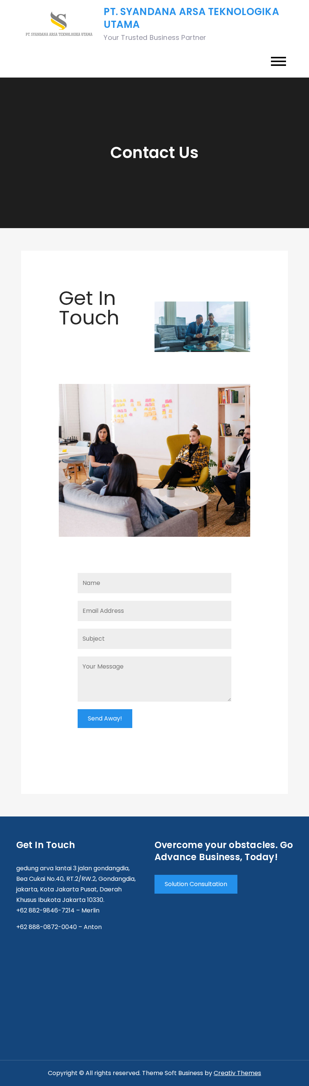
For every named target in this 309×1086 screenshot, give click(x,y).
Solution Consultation (196, 884)
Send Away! (105, 718)
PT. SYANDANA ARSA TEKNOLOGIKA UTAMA (191, 18)
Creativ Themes (237, 1073)
